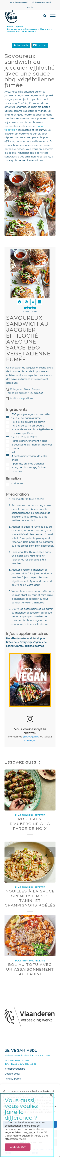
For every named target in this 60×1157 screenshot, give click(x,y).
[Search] (43, 16)
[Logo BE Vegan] (24, 16)
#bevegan (30, 740)
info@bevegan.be (14, 1069)
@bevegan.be (31, 737)
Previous (9, 852)
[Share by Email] (33, 302)
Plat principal (24, 815)
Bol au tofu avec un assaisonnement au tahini (30, 969)
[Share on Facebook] (39, 302)
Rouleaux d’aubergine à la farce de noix (30, 823)
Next (51, 852)
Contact (30, 7)
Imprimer (41, 45)
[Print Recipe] (19, 302)
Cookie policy (12, 1074)
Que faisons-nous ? (19, 2)
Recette (40, 815)
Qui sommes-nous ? (41, 2)
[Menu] (51, 16)
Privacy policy (12, 1079)
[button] (26, 302)
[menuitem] (19, 2)
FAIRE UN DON (17, 1147)
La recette (22, 45)
